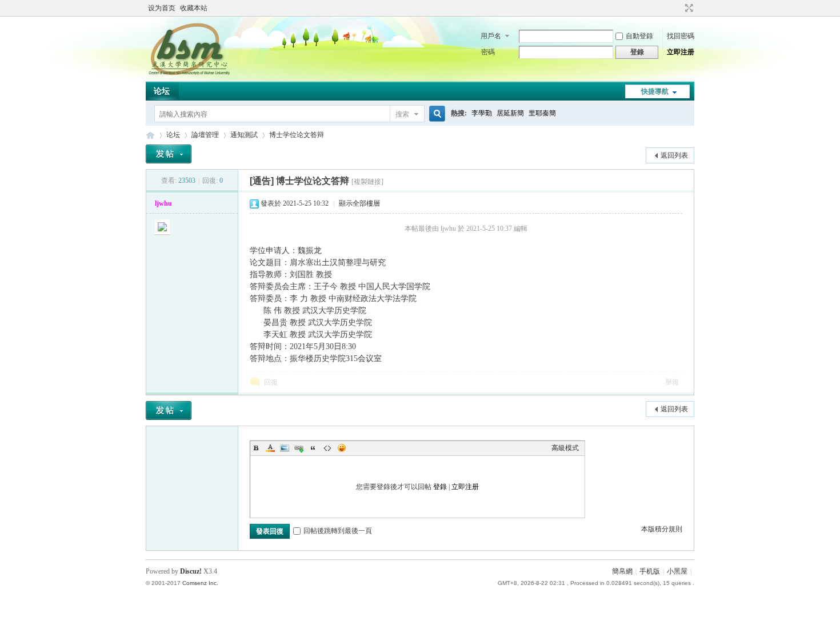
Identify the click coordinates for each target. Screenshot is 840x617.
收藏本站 (193, 8)
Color (270, 448)
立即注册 (680, 52)
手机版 (649, 571)
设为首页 (161, 8)
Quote (313, 448)
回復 (271, 382)
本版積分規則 (661, 529)
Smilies (341, 448)
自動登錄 (639, 36)
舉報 (672, 382)
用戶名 (491, 36)
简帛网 (150, 135)
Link (299, 448)
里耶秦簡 (542, 113)
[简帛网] (189, 75)
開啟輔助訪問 (678, 8)
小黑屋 (677, 571)
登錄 (440, 487)
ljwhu (163, 203)
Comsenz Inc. (200, 583)
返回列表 (674, 155)
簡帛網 (622, 571)
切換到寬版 (687, 8)
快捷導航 (655, 91)
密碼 (488, 52)
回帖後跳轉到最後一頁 (337, 531)
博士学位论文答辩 (296, 135)
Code (327, 448)
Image (284, 448)
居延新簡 (510, 113)
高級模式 (565, 448)
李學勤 (481, 113)
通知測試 (244, 135)
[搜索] (435, 114)
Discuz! (191, 571)
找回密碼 (680, 36)
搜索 (402, 114)
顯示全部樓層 (359, 203)
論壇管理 (205, 135)
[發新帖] (168, 154)
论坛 (162, 91)
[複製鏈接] (367, 182)
